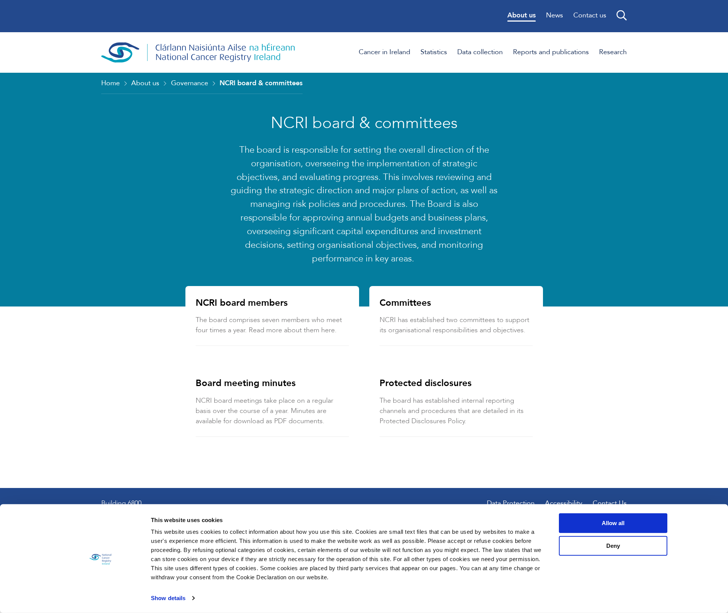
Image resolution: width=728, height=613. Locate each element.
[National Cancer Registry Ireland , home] (198, 52)
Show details (168, 598)
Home (110, 83)
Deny (613, 545)
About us (145, 83)
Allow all (613, 523)
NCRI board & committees (261, 83)
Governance (189, 83)
